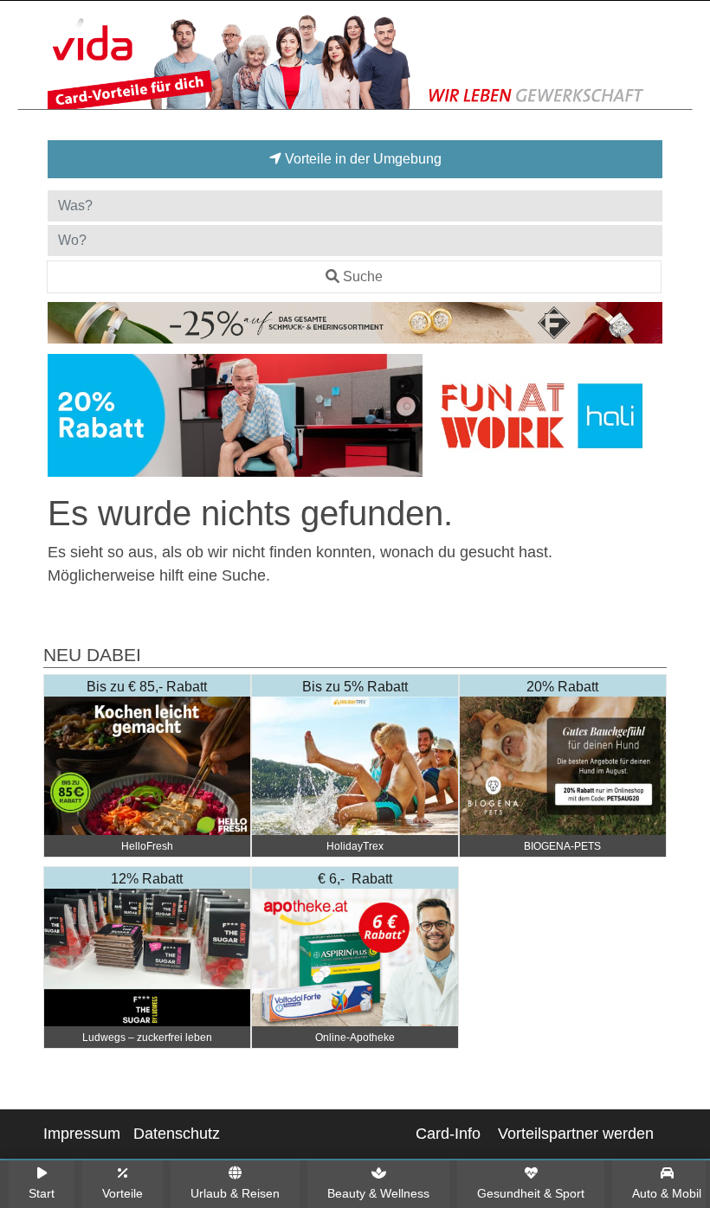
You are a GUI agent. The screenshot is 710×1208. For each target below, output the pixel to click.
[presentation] (64, 419)
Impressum (81, 1133)
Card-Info (448, 1133)
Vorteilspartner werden (576, 1133)
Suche (363, 276)
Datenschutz (176, 1133)
